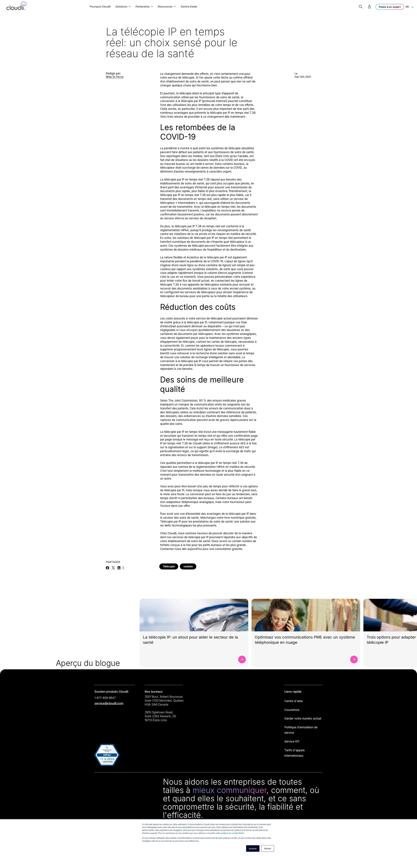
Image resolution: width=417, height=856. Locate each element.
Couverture (291, 710)
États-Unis (222, 156)
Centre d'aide (189, 6)
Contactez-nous (170, 549)
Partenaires (143, 6)
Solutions (121, 6)
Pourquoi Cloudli (100, 6)
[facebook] (107, 567)
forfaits (164, 545)
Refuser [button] (267, 848)
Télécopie (169, 566)
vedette (188, 566)
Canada (243, 156)
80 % (202, 400)
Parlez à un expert (390, 6)
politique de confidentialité (232, 833)
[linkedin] (118, 567)
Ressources (165, 6)
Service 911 (291, 741)
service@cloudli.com (108, 703)
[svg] (98, 782)
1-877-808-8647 (105, 697)
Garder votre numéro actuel (302, 718)
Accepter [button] (253, 848)
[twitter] (113, 567)
